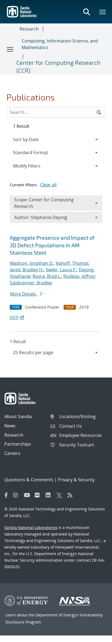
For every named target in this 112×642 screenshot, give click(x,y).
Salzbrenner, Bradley (31, 283)
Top (96, 636)
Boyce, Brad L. (47, 276)
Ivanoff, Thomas (72, 263)
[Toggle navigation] (10, 49)
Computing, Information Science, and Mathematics (60, 44)
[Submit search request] (98, 112)
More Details (23, 294)
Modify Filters (34, 166)
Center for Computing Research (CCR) (58, 66)
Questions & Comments (28, 480)
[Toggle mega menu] (103, 12)
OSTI (14, 317)
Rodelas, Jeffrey (79, 276)
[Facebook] (6, 495)
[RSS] (71, 495)
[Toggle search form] (86, 12)
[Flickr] (39, 495)
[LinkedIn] (50, 495)
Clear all (48, 185)
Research (29, 29)
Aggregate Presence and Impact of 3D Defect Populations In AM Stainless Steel (52, 245)
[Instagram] (17, 495)
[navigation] (56, 352)
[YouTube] (28, 495)
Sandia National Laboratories (30, 527)
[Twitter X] (61, 495)
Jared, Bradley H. (26, 270)
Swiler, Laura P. (61, 270)
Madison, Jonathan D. (32, 263)
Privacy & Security (76, 480)
